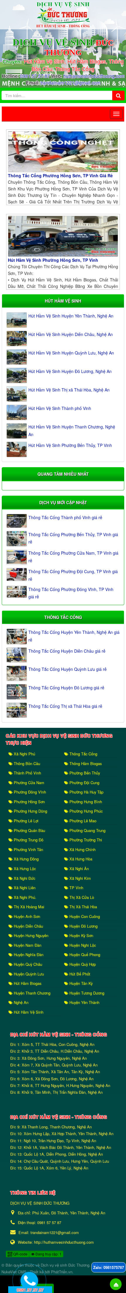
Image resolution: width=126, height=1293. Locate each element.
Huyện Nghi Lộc (82, 945)
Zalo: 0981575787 (108, 1267)
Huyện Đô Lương (83, 926)
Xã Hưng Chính (82, 849)
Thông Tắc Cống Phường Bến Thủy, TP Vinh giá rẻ (73, 538)
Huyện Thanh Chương (31, 993)
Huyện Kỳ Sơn (80, 935)
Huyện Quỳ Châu (27, 964)
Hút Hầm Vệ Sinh (28, 1012)
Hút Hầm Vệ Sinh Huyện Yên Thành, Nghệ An (70, 316)
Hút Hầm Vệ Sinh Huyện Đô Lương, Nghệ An (70, 371)
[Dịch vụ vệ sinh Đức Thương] (62, 14)
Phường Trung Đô (28, 840)
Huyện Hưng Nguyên (30, 935)
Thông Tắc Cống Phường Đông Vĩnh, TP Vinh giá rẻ (70, 593)
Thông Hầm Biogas (85, 763)
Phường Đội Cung (83, 782)
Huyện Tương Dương (86, 993)
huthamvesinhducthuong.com (94, 75)
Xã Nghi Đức (24, 878)
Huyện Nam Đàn (27, 945)
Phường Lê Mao (82, 820)
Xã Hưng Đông (26, 859)
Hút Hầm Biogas (27, 983)
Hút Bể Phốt (79, 974)
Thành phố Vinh (27, 773)
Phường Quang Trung (86, 830)
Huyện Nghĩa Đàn (28, 954)
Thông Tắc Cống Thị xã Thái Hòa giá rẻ (65, 706)
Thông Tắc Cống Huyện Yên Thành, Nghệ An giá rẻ (74, 635)
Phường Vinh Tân (28, 849)
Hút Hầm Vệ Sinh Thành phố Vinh (59, 408)
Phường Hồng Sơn (29, 801)
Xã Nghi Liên (24, 887)
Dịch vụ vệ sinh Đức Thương (65, 1265)
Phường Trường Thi (85, 840)
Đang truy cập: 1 (48, 1253)
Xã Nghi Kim (79, 878)
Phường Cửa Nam (28, 782)
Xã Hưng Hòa (80, 859)
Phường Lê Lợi (25, 820)
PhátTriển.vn (61, 1272)
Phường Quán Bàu (29, 830)
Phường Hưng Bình (85, 801)
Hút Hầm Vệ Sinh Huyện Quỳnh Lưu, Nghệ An (71, 353)
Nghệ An (20, 1002)
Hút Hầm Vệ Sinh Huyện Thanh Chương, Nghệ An (71, 430)
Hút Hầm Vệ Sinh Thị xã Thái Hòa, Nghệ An (69, 390)
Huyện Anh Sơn (26, 916)
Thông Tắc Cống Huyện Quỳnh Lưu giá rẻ (67, 669)
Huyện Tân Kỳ (80, 983)
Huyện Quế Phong (84, 954)
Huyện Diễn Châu (28, 926)
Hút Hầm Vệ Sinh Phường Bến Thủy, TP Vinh (70, 445)
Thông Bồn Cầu (26, 763)
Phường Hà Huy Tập (85, 792)
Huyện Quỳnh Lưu (28, 974)
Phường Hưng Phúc (85, 811)
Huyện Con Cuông (84, 916)
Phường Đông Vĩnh (29, 792)
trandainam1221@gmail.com (70, 82)
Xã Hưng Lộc (24, 868)
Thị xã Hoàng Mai (28, 906)
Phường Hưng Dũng (30, 811)
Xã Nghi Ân (78, 868)
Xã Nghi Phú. (24, 897)
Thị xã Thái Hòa (82, 906)
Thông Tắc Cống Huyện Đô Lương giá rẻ (66, 688)
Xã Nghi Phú (24, 754)
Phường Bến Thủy (84, 773)
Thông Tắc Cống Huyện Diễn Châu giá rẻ (66, 651)
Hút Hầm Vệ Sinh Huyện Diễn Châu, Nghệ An (70, 334)
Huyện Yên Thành (83, 1002)
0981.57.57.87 (35, 75)
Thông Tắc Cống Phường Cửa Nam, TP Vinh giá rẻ (73, 556)
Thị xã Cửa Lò (81, 897)
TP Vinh (75, 887)
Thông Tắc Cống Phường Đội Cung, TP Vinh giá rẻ (73, 575)
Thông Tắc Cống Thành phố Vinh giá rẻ (65, 517)
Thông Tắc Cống (82, 754)
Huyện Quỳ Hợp (82, 964)
